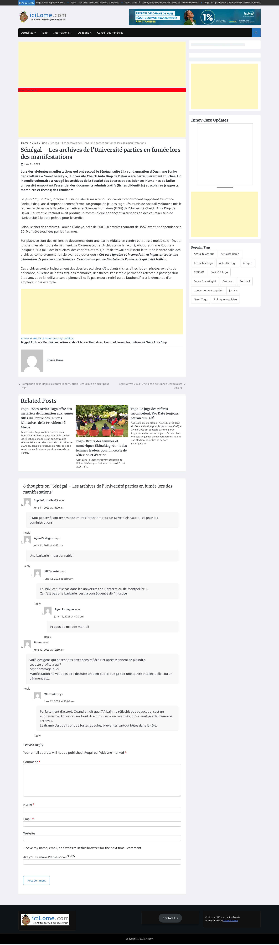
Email (28, 819)
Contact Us (170, 918)
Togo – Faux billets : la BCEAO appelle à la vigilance (80, 2)
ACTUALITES (26, 338)
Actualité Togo (228, 263)
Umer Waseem (230, 920)
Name (28, 804)
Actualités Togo (203, 263)
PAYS (51, 338)
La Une (45, 338)
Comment (31, 762)
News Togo (200, 299)
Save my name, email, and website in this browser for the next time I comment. (84, 848)
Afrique (37, 338)
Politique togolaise (225, 299)
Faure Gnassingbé (205, 281)
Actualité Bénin (230, 254)
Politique (59, 338)
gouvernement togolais (208, 290)
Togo (44, 32)
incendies (123, 342)
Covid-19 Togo (219, 272)
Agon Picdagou (43, 538)
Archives (36, 342)
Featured (110, 342)
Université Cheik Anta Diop (149, 342)
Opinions (83, 32)
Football (245, 281)
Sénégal (69, 338)
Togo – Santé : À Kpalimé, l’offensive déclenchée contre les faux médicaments (147, 2)
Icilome (149, 938)
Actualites (27, 32)
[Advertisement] (102, 64)
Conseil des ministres (110, 32)
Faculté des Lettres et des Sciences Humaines (73, 342)
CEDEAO (199, 272)
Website (29, 833)
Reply (27, 532)
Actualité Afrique (204, 254)
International (61, 32)
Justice (233, 290)
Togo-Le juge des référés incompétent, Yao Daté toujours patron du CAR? (155, 413)
